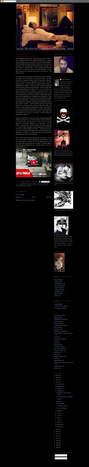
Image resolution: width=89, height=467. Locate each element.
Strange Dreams (58, 366)
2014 (57, 434)
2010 (57, 443)
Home (33, 197)
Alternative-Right (58, 293)
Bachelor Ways (25, 183)
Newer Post (19, 197)
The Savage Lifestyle (59, 285)
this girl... (59, 399)
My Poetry (56, 344)
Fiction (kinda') (57, 323)
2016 (57, 429)
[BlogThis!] (44, 182)
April (58, 420)
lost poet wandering (62, 408)
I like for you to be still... (63, 405)
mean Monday (60, 403)
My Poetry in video (59, 346)
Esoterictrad (57, 295)
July (58, 413)
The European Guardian (60, 308)
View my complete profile (61, 100)
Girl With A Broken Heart (60, 325)
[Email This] (42, 182)
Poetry (55, 354)
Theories (56, 368)
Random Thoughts (42, 184)
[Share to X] (45, 182)
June (58, 415)
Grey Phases (57, 329)
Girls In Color (57, 327)
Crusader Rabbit (58, 304)
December (60, 384)
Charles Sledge (58, 282)
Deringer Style (57, 321)
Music (34, 184)
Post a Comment (20, 194)
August (59, 411)
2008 (57, 447)
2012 (57, 438)
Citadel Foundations (59, 287)
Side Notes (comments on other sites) (63, 362)
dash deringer (66, 79)
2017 (57, 382)
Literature (56, 337)
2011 (57, 440)
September (60, 391)
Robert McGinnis (58, 360)
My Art (55, 342)
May (58, 417)
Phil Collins (57, 352)
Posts (57, 455)
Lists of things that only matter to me (63, 333)
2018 (57, 380)
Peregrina (59, 401)
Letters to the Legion (59, 331)
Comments (59, 458)
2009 (57, 445)
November (60, 386)
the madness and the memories (65, 396)
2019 (57, 377)
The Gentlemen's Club (59, 283)
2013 (57, 436)
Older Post (48, 197)
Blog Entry (33, 183)
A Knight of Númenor (59, 289)
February (59, 424)
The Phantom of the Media (60, 306)
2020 (57, 375)
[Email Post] (39, 181)
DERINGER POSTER (59, 319)
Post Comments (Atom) (29, 200)
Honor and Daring (58, 280)
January (59, 426)
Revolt (55, 358)
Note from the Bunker (59, 348)
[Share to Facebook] (47, 182)
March (59, 422)
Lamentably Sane (58, 291)
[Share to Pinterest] (49, 182)
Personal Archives (58, 350)
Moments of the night (26, 184)
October (59, 388)
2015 (57, 431)
